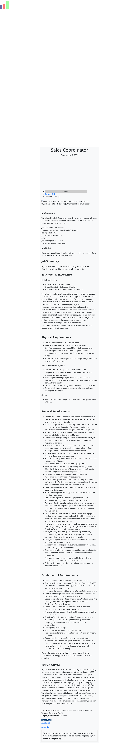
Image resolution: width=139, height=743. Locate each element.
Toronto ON (50, 194)
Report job (45, 722)
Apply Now (45, 727)
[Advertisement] (69, 174)
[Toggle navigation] (14, 5)
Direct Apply (46, 720)
